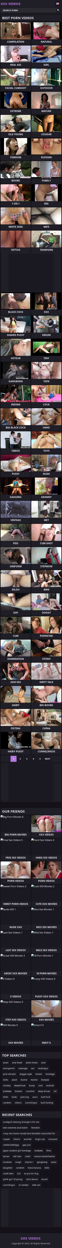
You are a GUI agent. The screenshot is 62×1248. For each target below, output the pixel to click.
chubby (7, 1085)
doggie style (26, 1074)
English (58, 4)
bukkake (7, 1091)
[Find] (58, 10)
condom (7, 1102)
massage (23, 1068)
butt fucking (47, 1102)
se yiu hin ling (31, 1173)
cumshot (30, 1091)
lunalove (7, 1162)
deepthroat (19, 1085)
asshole (50, 1085)
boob (14, 1096)
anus (35, 1096)
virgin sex (40, 1139)
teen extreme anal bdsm (15, 1127)
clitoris (18, 1102)
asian (5, 1062)
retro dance (32, 1179)
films (48, 1150)
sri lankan (24, 1184)
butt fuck (45, 1096)
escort (44, 1179)
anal (43, 1062)
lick (18, 1173)
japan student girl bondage (17, 1150)
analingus (43, 1068)
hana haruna (34, 1167)
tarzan (6, 1156)
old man (17, 1156)
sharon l (29, 1162)
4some (34, 1079)
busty (32, 1085)
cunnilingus (31, 1102)
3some (24, 1079)
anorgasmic (9, 1068)
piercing (24, 1096)
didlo (5, 1079)
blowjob (45, 1079)
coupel (6, 1139)
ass (32, 1068)
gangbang (42, 1162)
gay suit (27, 1144)
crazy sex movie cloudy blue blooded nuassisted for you (29, 1134)
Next (47, 758)
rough (18, 1162)
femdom (35, 1127)
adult (14, 1079)
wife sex (36, 1184)
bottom (18, 1091)
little (47, 1167)
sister (28, 1156)
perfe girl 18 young (12, 1179)
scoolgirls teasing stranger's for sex (21, 1122)
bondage (50, 1074)
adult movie (32, 1062)
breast (39, 1074)
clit (55, 1091)
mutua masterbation (44, 1156)
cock (40, 1085)
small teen (8, 1173)
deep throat (44, 1091)
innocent (52, 1139)
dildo (5, 1096)
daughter (7, 1167)
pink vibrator (9, 1074)
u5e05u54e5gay (11, 1144)
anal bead (17, 1062)
